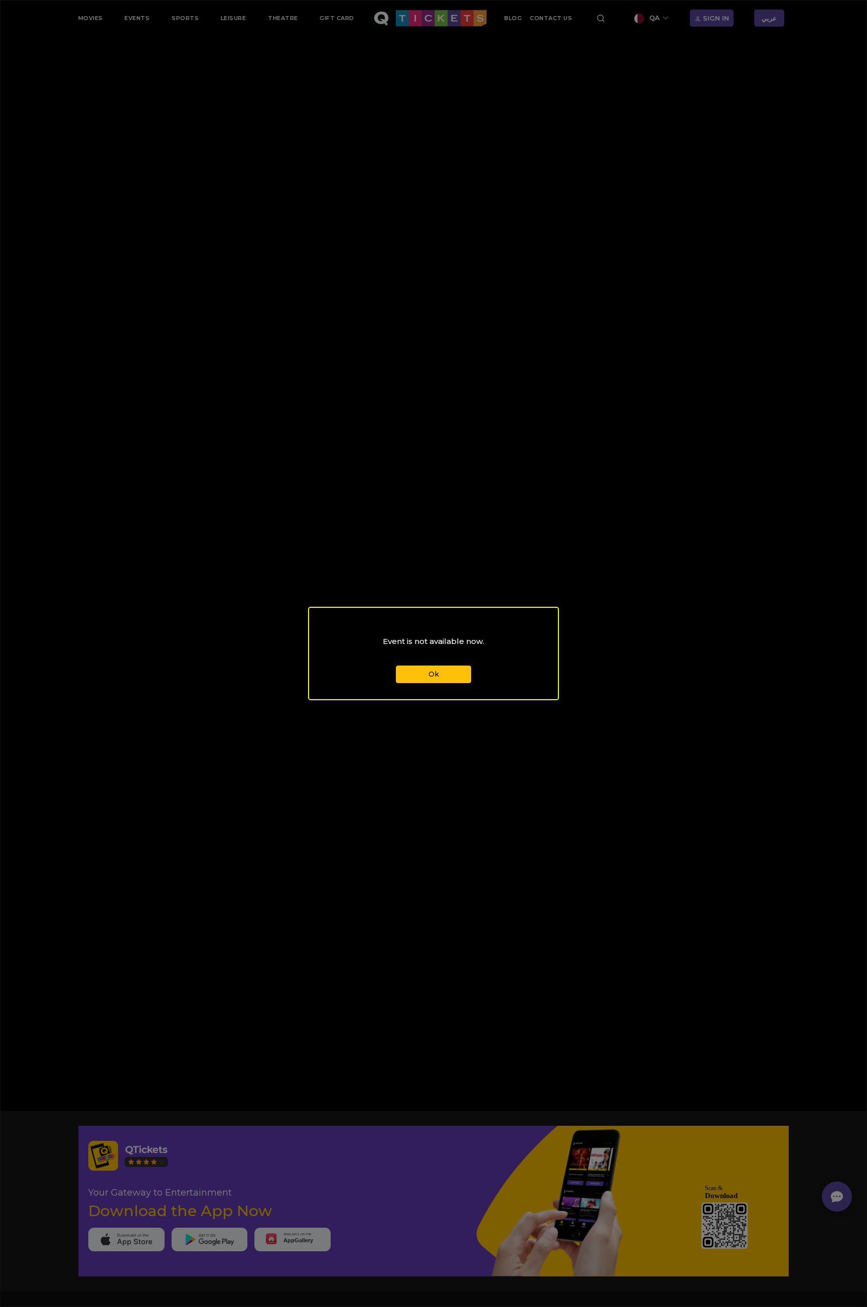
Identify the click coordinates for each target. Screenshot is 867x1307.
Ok (433, 674)
